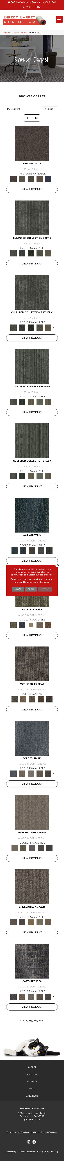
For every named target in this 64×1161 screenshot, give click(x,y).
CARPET (32, 1067)
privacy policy (33, 579)
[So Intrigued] (32, 886)
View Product (32, 189)
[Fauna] (39, 178)
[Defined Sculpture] (23, 699)
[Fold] (31, 401)
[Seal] (48, 773)
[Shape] (32, 738)
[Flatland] (48, 178)
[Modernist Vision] (31, 624)
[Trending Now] (32, 812)
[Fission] (39, 773)
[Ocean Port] (23, 550)
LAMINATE (32, 1081)
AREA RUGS (32, 1096)
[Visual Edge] (32, 663)
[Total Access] (49, 848)
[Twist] (48, 401)
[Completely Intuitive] (31, 922)
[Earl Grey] (41, 550)
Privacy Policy (43, 1152)
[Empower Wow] (39, 922)
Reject (31, 589)
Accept (18, 589)
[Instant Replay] (32, 848)
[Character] (22, 253)
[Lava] (31, 773)
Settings (45, 589)
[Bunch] (22, 401)
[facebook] (34, 1142)
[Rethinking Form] (41, 699)
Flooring (14, 32)
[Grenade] (22, 773)
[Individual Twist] (32, 699)
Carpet (23, 32)
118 (31, 1021)
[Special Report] (23, 848)
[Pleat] (39, 401)
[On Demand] (41, 848)
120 (41, 1021)
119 (36, 1021)
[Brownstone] (32, 550)
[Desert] (22, 178)
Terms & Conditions (26, 1152)
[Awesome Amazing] (39, 624)
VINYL (32, 1088)
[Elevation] (31, 178)
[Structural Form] (49, 699)
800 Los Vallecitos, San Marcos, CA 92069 (33, 2)
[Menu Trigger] (59, 19)
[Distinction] (48, 253)
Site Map (54, 1152)
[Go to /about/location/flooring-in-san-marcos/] (32, 1115)
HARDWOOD (32, 1074)
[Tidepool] (32, 515)
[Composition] (39, 253)
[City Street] (49, 550)
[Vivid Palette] (48, 624)
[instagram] (29, 1142)
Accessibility (11, 1152)
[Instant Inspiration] (48, 922)
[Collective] (31, 253)
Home (6, 32)
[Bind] (32, 366)
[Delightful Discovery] (13, 624)
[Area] (32, 143)
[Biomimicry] (32, 217)
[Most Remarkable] (22, 624)
